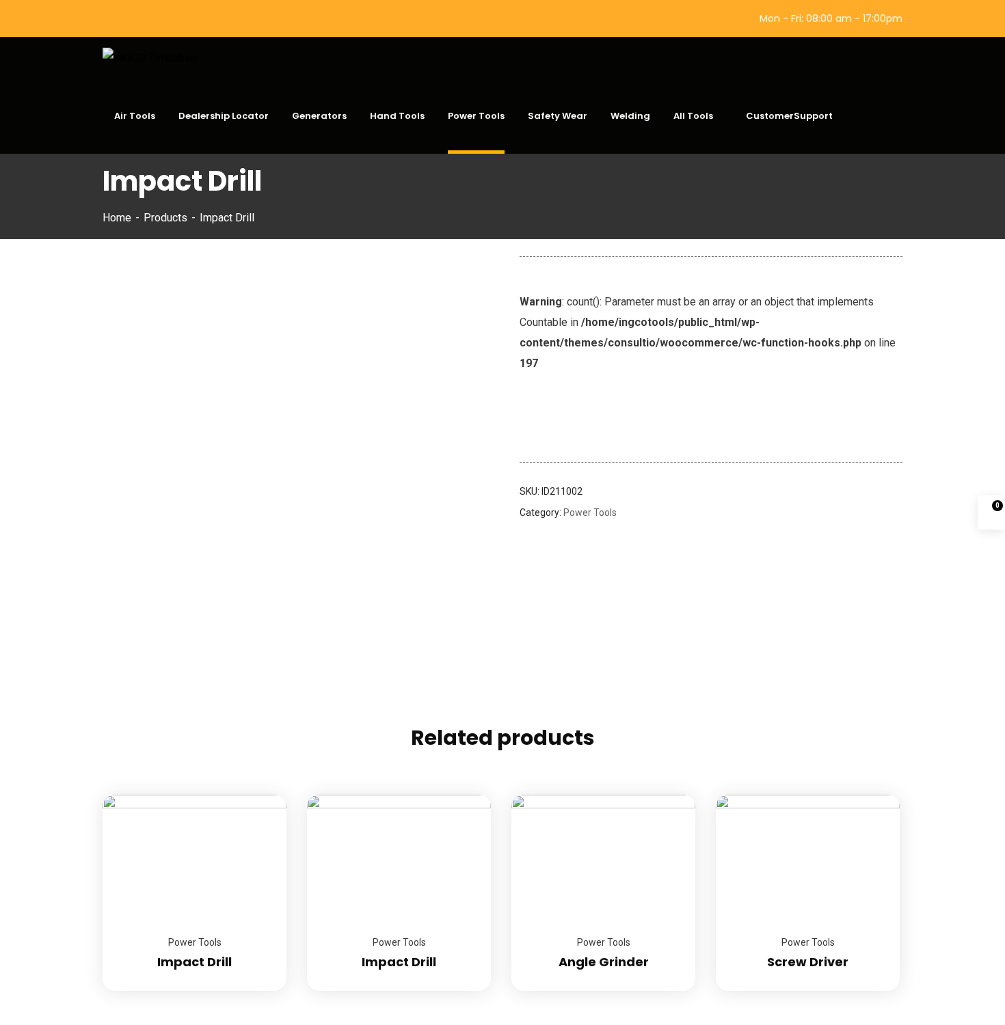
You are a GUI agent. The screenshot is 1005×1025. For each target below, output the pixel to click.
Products (165, 217)
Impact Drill (194, 961)
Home (117, 217)
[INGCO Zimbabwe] (151, 57)
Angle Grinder (604, 961)
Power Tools (590, 512)
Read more (259, 794)
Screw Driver (807, 961)
